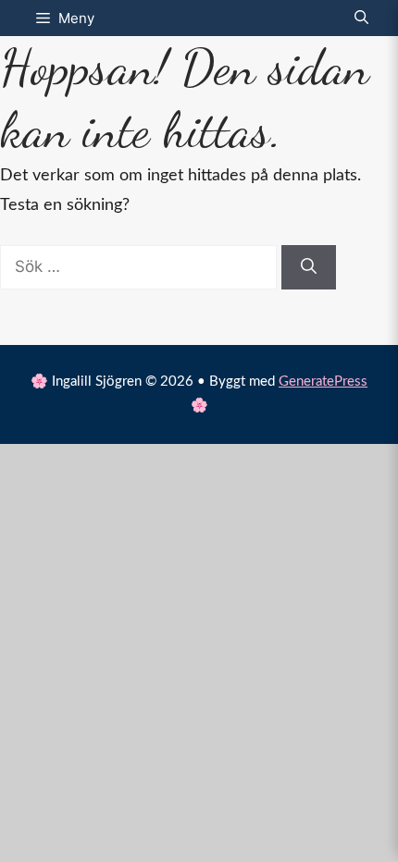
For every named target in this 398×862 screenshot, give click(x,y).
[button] (361, 18)
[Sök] (308, 267)
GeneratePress (323, 381)
